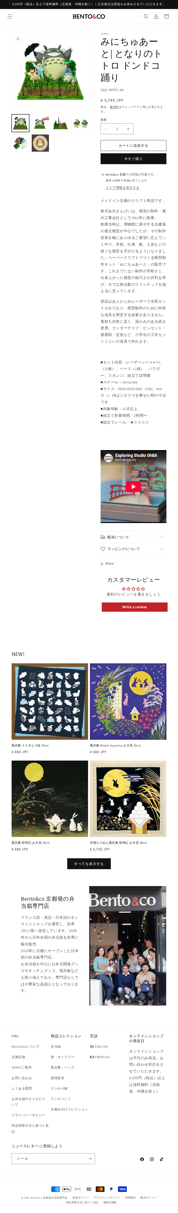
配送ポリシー (148, 1197)
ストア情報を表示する (123, 187)
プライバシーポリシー (28, 1115)
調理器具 (57, 1078)
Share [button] (109, 563)
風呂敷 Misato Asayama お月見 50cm (115, 745)
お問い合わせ (22, 1078)
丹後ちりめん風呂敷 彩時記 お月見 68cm (118, 843)
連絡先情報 (110, 1202)
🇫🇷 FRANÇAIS (100, 1057)
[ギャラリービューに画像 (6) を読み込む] (40, 143)
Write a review (134, 607)
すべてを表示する (89, 864)
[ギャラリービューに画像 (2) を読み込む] (40, 123)
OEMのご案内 (22, 1067)
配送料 (114, 107)
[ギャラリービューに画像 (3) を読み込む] (60, 123)
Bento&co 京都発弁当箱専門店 (49, 1197)
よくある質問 (22, 1088)
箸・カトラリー (62, 1057)
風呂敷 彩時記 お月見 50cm (31, 843)
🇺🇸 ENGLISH (99, 1046)
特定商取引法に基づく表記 (30, 1128)
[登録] (90, 1158)
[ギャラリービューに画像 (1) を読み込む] (20, 123)
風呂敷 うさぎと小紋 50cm (30, 745)
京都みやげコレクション (69, 1109)
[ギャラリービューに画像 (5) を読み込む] (20, 143)
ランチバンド (61, 1099)
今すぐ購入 (133, 159)
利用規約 (130, 1197)
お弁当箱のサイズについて (28, 1102)
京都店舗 (18, 1057)
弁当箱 (56, 1046)
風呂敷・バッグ (62, 1067)
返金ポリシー (81, 1197)
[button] (10, 16)
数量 (104, 120)
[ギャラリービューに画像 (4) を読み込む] (80, 123)
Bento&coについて (26, 1046)
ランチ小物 (59, 1088)
